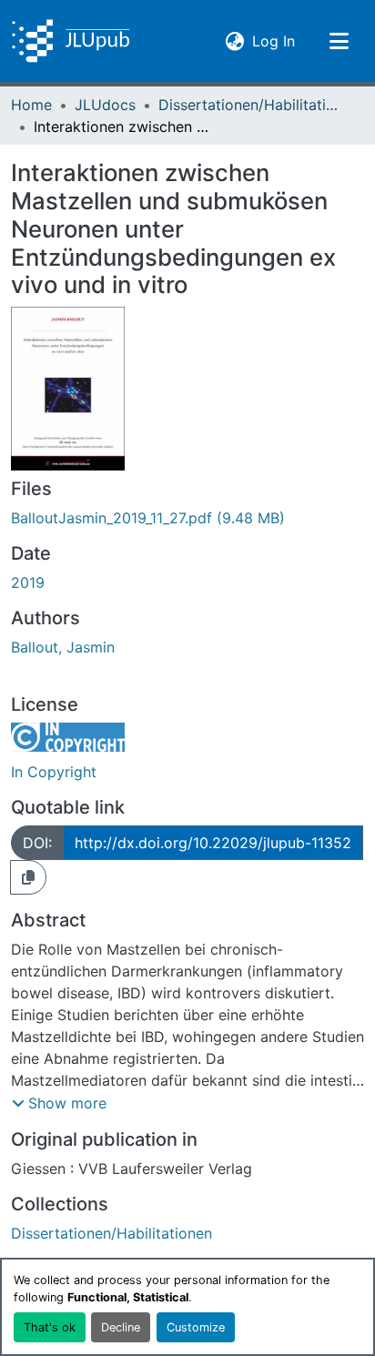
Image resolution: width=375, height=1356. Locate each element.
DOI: (37, 843)
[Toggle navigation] (338, 41)
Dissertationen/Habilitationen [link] (249, 105)
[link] (187, 518)
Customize (196, 1327)
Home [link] (31, 105)
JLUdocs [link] (105, 105)
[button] (70, 41)
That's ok (50, 1327)
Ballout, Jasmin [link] (63, 647)
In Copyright (53, 772)
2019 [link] (28, 582)
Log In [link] (273, 40)
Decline (120, 1327)
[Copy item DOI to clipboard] (28, 877)
